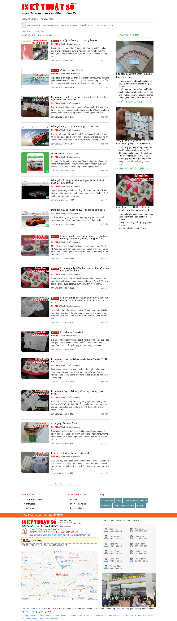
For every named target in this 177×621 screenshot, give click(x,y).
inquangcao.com (28, 615)
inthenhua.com (60, 615)
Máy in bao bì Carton (106, 25)
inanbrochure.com (146, 615)
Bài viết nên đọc (87, 25)
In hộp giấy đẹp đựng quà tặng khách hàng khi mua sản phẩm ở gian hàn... (135, 160)
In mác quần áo (131, 500)
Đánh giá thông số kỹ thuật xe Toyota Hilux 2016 (74, 126)
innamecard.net (129, 615)
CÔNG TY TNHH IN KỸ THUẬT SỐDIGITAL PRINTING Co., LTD (45, 530)
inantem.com (115, 615)
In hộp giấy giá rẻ (50, 25)
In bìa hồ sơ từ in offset (71, 332)
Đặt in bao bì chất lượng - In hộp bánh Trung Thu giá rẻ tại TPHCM (135, 154)
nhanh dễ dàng (122, 608)
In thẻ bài (141, 505)
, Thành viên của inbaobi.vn (65, 44)
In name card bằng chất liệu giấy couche (71, 453)
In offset (130, 505)
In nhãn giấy (106, 505)
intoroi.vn (88, 615)
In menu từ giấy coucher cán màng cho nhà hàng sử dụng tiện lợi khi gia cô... (136, 215)
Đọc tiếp (104, 61)
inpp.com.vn (45, 618)
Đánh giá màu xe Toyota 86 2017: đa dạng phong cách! (78, 210)
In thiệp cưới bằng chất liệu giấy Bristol (79, 40)
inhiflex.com (57, 618)
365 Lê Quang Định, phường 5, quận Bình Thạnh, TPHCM (55, 534)
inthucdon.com (75, 615)
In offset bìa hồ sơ (78, 503)
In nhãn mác (119, 505)
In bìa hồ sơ (28, 507)
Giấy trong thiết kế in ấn (71, 70)
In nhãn (143, 500)
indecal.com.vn (100, 615)
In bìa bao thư (107, 500)
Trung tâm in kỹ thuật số (32, 608)
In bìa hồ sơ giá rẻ (69, 25)
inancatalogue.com (29, 618)
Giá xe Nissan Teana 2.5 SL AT (66, 153)
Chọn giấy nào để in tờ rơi (64, 423)
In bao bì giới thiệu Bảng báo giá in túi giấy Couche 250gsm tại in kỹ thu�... (135, 82)
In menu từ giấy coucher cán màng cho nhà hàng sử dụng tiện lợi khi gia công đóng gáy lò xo (84, 237)
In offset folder (76, 507)
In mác (118, 500)
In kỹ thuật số (29, 503)
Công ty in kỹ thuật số (32, 499)
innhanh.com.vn (45, 615)
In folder (73, 499)
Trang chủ (25, 31)
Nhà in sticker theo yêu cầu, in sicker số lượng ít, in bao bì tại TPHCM (136, 96)
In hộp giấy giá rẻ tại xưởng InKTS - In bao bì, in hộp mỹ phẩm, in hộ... (135, 90)
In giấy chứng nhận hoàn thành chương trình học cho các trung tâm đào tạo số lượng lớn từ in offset (79, 300)
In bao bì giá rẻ (33, 25)
